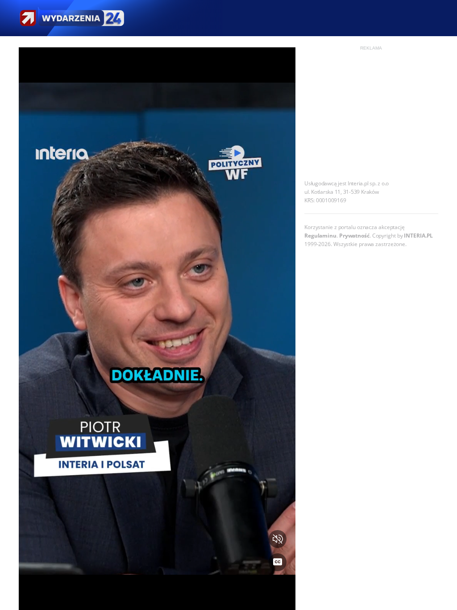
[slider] (157, 597)
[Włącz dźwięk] (278, 539)
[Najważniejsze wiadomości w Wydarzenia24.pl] (71, 18)
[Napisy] (278, 562)
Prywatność (354, 235)
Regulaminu (320, 235)
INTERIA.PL (418, 235)
